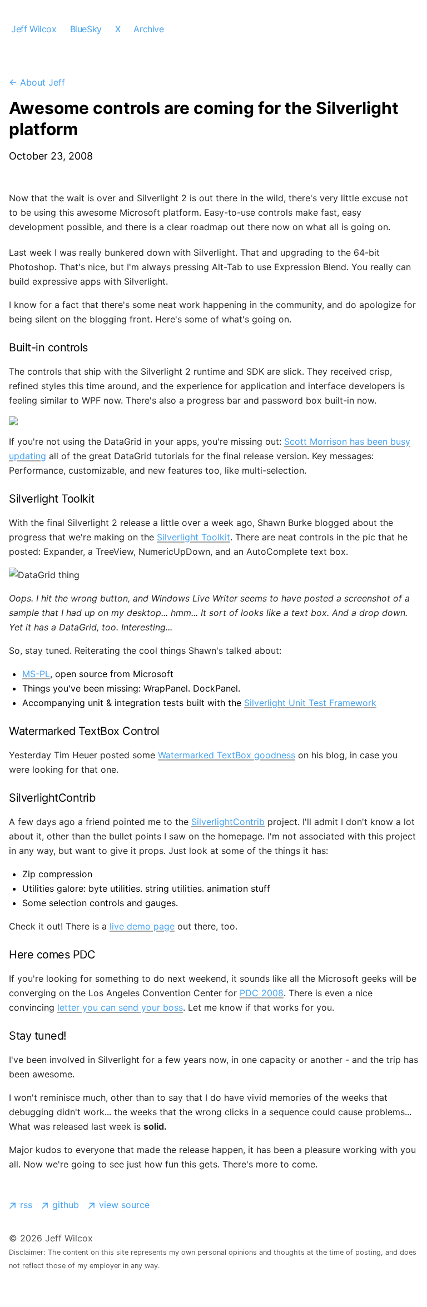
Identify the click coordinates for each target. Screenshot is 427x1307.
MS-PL (36, 673)
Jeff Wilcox (34, 28)
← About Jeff (37, 82)
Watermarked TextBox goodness (226, 755)
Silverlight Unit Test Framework (310, 702)
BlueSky (86, 28)
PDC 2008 (262, 992)
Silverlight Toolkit (193, 537)
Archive (148, 28)
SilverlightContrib (228, 821)
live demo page (142, 926)
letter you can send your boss (120, 1007)
